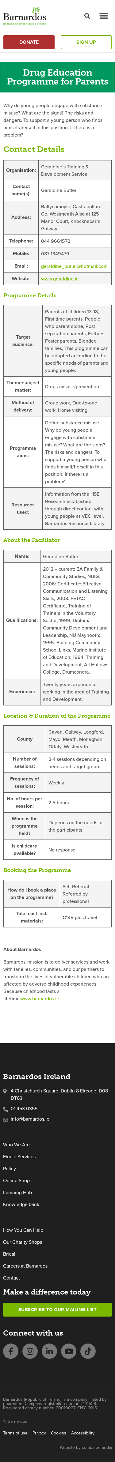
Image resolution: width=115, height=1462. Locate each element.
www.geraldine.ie (60, 278)
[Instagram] (30, 1351)
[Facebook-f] (10, 1351)
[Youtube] (68, 1351)
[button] (87, 16)
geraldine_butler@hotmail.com (74, 266)
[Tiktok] (88, 1351)
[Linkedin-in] (49, 1351)
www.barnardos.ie (40, 998)
